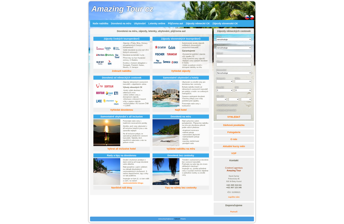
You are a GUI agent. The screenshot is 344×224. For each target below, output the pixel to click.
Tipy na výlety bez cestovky (181, 187)
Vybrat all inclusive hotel (122, 148)
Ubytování (140, 23)
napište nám (233, 197)
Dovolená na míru (121, 23)
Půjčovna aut (175, 23)
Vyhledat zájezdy (180, 71)
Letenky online (156, 23)
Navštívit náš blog (121, 187)
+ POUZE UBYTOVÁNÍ (226, 110)
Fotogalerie (233, 132)
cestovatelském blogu (133, 183)
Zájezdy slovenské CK (225, 23)
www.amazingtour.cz (165, 219)
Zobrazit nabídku (121, 71)
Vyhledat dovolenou (121, 110)
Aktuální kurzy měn (234, 146)
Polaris (183, 219)
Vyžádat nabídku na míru (181, 148)
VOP (233, 153)
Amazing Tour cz (122, 8)
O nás (233, 139)
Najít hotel (181, 110)
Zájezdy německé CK (198, 23)
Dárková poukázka (233, 125)
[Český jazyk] (252, 19)
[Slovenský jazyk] (247, 19)
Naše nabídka (100, 23)
